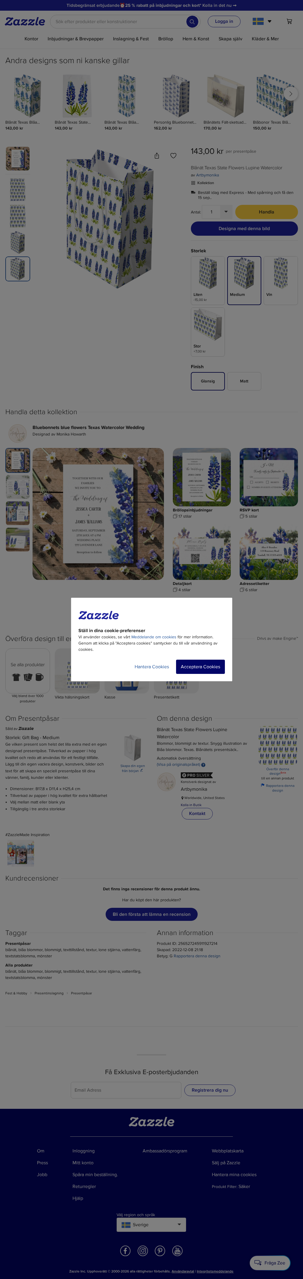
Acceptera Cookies (200, 667)
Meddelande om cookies (153, 637)
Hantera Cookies (152, 667)
